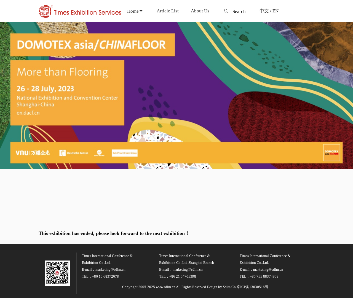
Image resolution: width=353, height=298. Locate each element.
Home (133, 11)
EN (275, 11)
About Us (200, 11)
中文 (264, 11)
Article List (168, 11)
